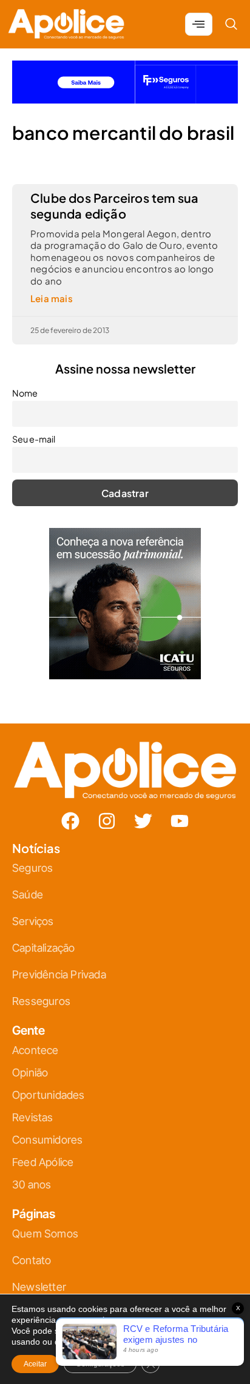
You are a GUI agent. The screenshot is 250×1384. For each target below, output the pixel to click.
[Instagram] (107, 821)
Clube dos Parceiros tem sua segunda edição (114, 205)
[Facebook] (70, 821)
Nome (25, 392)
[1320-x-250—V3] (125, 99)
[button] (231, 24)
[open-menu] (198, 24)
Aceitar (35, 1364)
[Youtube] (180, 821)
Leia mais (51, 298)
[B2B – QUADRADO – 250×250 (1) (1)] (125, 675)
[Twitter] (143, 821)
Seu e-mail (33, 438)
